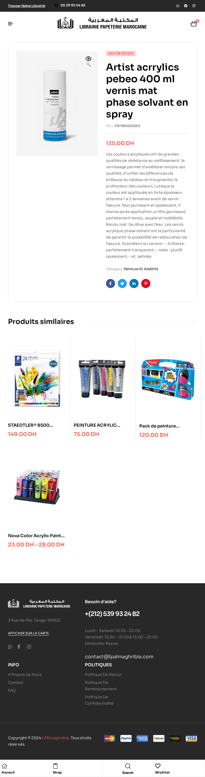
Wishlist (162, 772)
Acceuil (8, 772)
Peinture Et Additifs (141, 269)
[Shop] (55, 766)
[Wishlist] (157, 766)
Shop (57, 772)
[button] (89, 62)
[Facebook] (186, 6)
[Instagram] (194, 6)
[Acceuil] (4, 766)
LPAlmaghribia (55, 737)
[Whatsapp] (178, 6)
